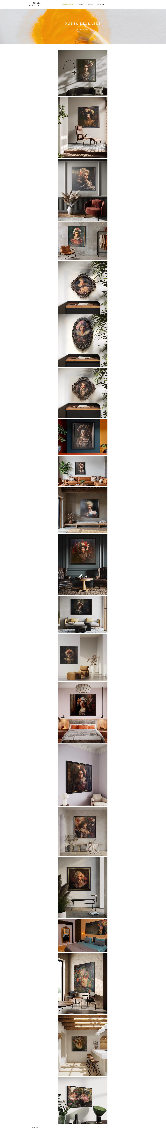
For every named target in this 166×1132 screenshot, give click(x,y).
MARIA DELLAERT (35, 4)
